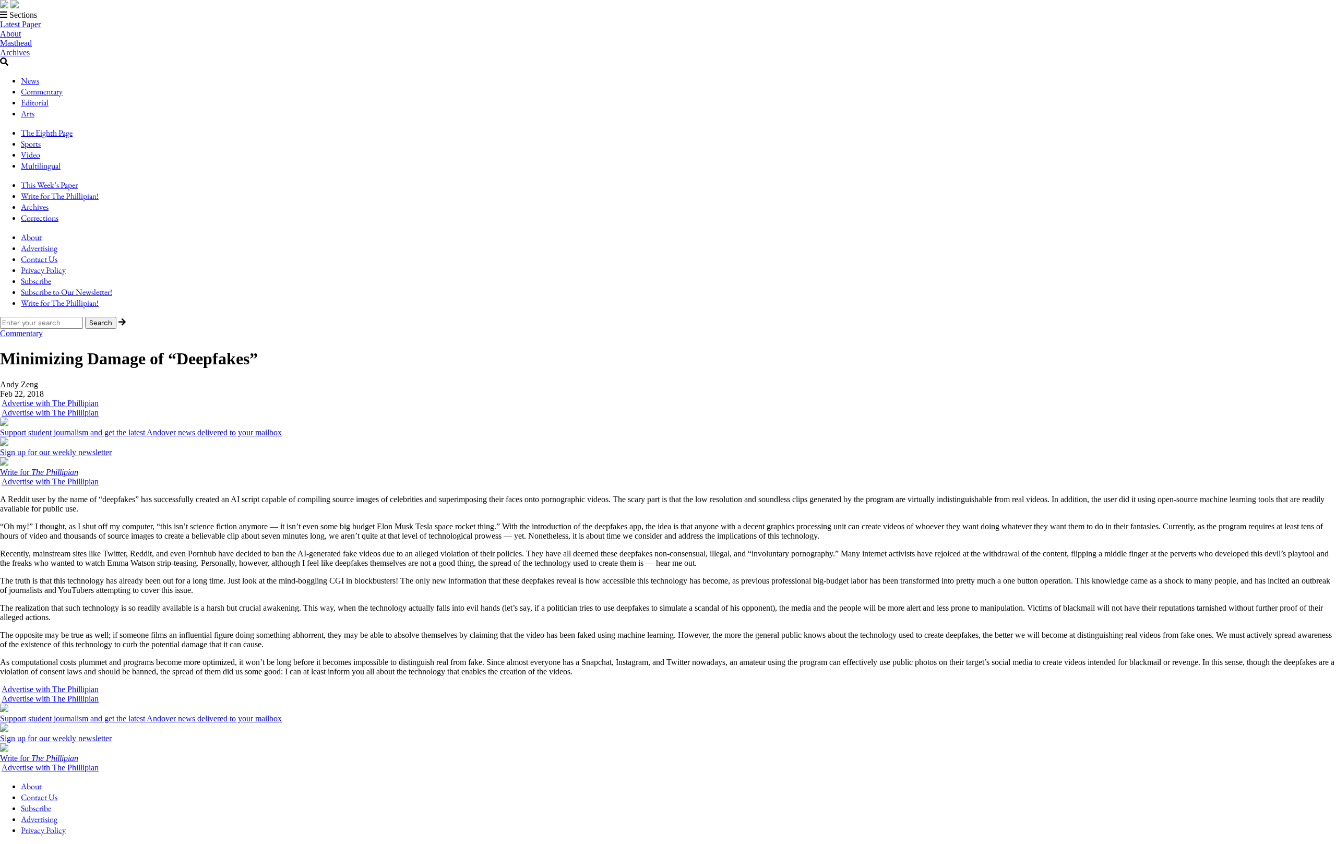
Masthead (16, 43)
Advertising (39, 248)
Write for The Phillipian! (60, 196)
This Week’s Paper (49, 185)
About (10, 33)
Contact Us (39, 259)
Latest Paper (20, 24)
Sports (31, 143)
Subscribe (36, 281)
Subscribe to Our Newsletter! (66, 292)
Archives (15, 52)
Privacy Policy (43, 270)
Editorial (35, 102)
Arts (27, 113)
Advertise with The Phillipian (50, 403)
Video (30, 154)
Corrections (39, 217)
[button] (668, 15)
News (30, 80)
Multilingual (41, 165)
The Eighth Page (47, 132)
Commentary (42, 91)
